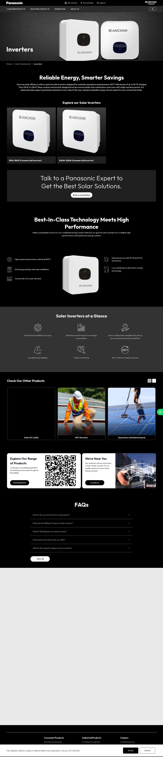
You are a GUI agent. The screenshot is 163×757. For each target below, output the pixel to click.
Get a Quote (72, 3)
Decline (148, 750)
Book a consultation (81, 195)
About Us (75, 9)
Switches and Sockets (53, 742)
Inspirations (60, 9)
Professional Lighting (91, 742)
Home (9, 64)
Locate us (94, 482)
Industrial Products (40, 9)
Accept (130, 750)
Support (102, 3)
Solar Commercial (22, 64)
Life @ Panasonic (127, 742)
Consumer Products (15, 9)
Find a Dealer (88, 3)
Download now (19, 482)
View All (40, 559)
